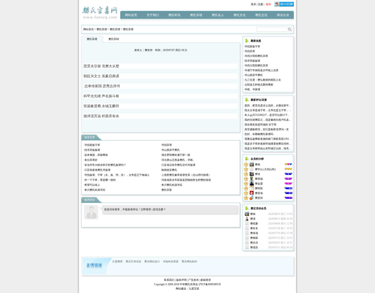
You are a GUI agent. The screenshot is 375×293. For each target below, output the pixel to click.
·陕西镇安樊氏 (169, 169)
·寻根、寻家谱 (252, 89)
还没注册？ (159, 209)
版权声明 (181, 279)
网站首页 (131, 15)
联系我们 (169, 279)
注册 (260, 4)
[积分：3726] (288, 193)
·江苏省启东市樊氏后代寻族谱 (178, 164)
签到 (268, 4)
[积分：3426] (288, 197)
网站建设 (181, 288)
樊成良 (254, 247)
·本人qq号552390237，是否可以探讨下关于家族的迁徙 (275, 115)
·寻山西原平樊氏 (170, 149)
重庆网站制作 (189, 261)
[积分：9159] (288, 174)
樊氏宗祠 (114, 39)
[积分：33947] (288, 164)
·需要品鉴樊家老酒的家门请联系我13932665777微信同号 (276, 138)
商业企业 (283, 15)
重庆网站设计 (152, 261)
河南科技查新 (171, 261)
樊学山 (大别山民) (265, 169)
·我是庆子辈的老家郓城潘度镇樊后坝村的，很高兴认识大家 (278, 143)
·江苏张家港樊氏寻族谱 (97, 169)
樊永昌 (254, 242)
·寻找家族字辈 (92, 144)
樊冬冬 (254, 228)
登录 (253, 4)
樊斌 (257, 164)
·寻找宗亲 (166, 144)
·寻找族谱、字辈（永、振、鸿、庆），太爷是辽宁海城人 (117, 174)
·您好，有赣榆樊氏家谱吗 (258, 134)
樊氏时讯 (174, 15)
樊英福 (259, 178)
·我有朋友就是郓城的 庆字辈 (260, 124)
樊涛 (257, 174)
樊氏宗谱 (196, 15)
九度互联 (194, 288)
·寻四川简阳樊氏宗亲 (256, 56)
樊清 (252, 218)
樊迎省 (259, 193)
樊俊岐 (254, 237)
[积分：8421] (288, 178)
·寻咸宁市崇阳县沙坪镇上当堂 (261, 70)
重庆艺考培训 (133, 261)
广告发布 (193, 279)
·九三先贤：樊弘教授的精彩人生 (262, 79)
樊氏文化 (240, 15)
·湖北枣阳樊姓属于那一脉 (175, 154)
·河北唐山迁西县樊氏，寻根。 (178, 159)
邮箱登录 (206, 279)
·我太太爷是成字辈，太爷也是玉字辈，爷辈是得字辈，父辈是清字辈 (283, 110)
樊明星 (259, 188)
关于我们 (153, 15)
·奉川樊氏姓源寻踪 (171, 184)
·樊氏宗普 (166, 189)
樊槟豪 (254, 223)
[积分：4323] (288, 188)
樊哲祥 (259, 197)
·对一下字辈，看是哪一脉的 (100, 179)
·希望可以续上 (92, 184)
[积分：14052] (288, 169)
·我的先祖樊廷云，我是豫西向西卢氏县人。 (269, 119)
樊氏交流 (261, 15)
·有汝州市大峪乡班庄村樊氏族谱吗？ (105, 164)
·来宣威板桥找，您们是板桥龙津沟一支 (266, 129)
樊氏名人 (218, 15)
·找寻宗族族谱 (92, 149)
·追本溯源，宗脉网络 (96, 154)
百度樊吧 (117, 261)
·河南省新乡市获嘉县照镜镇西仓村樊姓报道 (186, 179)
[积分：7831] (288, 183)
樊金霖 (259, 183)
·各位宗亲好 (90, 159)
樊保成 (254, 233)
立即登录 (146, 209)
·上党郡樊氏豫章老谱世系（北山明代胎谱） (186, 174)
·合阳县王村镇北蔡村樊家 (258, 84)
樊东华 (149, 50)
